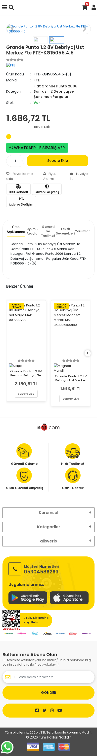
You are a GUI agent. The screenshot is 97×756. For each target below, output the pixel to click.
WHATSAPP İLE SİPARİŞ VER (39, 148)
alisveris (48, 541)
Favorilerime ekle (19, 176)
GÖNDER (48, 692)
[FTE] (10, 65)
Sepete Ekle (57, 160)
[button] (12, 29)
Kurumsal (48, 512)
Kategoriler (48, 527)
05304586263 (41, 569)
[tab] (16, 231)
